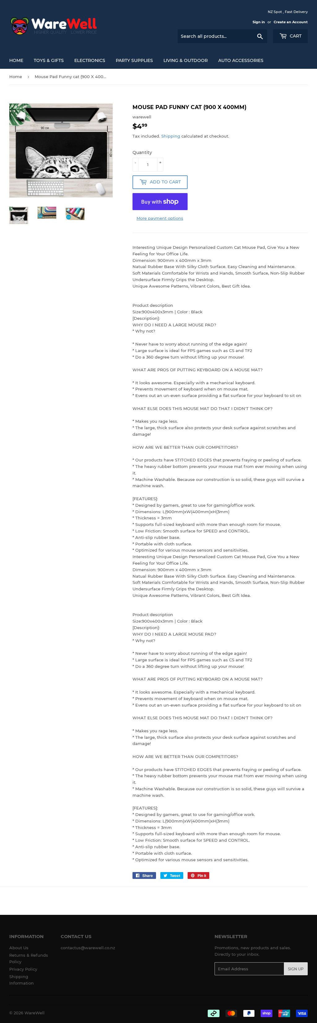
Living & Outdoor (185, 60)
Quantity (142, 152)
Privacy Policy (23, 969)
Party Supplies (134, 60)
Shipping (170, 136)
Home (16, 60)
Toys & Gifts (49, 60)
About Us (18, 947)
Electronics (89, 60)
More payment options (160, 218)
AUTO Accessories (240, 60)
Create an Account (291, 22)
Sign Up (296, 969)
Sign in (259, 22)
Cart (295, 36)
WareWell (34, 1012)
